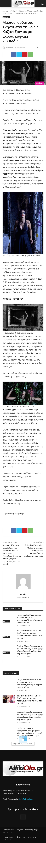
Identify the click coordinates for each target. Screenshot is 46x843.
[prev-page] (4, 661)
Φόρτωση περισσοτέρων (22, 743)
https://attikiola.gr (23, 597)
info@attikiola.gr (26, 799)
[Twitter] (19, 54)
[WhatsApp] (30, 54)
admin (10, 48)
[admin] (4, 47)
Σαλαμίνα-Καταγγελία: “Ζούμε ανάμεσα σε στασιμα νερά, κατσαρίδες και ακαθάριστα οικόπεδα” (33, 550)
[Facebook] (13, 54)
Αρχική (5, 11)
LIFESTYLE (13, 11)
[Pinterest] (24, 54)
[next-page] (8, 661)
